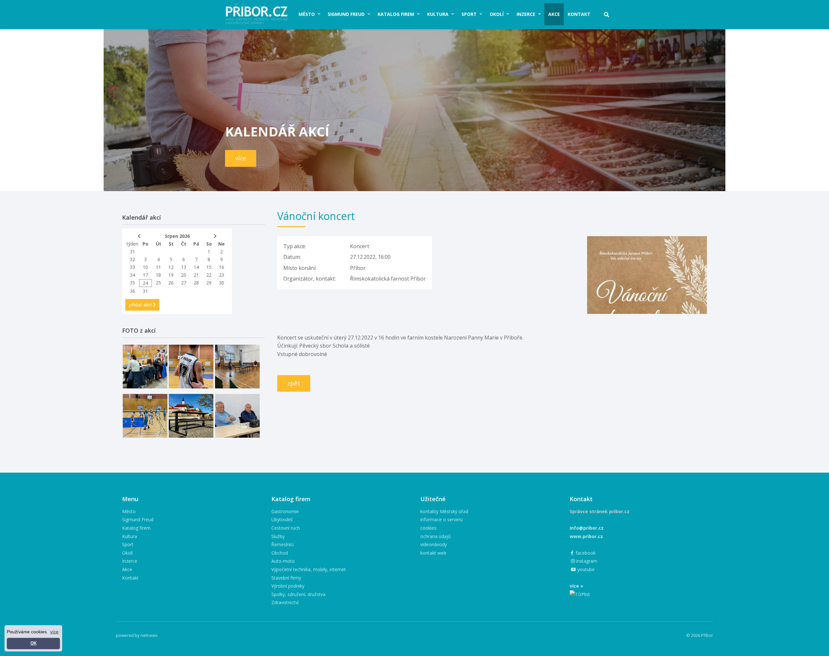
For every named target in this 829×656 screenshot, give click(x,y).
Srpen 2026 (177, 236)
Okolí (497, 14)
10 (145, 267)
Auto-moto (283, 561)
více (240, 158)
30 (221, 283)
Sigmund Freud (346, 14)
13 (183, 267)
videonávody (433, 544)
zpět (293, 383)
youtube (585, 569)
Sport (469, 14)
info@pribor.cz (587, 528)
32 (132, 259)
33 (132, 267)
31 (132, 251)
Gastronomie (285, 511)
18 (158, 275)
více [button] (54, 631)
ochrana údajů (435, 536)
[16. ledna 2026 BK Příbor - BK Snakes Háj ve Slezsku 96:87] (191, 366)
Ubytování (281, 519)
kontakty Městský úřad (444, 511)
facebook (585, 553)
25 (158, 283)
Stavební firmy (286, 578)
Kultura (438, 14)
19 (171, 275)
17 (145, 275)
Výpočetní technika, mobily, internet (308, 569)
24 (145, 283)
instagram (586, 561)
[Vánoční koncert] (647, 240)
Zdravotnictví (285, 602)
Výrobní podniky (287, 586)
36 (132, 291)
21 (196, 275)
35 (132, 283)
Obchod (279, 553)
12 (171, 267)
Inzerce (526, 14)
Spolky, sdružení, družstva (298, 594)
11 (158, 267)
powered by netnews (137, 635)
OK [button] (33, 643)
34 (132, 275)
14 (196, 267)
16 (221, 267)
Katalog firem (396, 14)
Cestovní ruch (285, 528)
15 (208, 267)
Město (307, 14)
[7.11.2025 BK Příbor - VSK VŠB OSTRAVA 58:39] (145, 416)
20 (183, 275)
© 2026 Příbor (699, 635)
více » (576, 586)
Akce (554, 14)
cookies (428, 528)
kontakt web (433, 553)
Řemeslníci (282, 544)
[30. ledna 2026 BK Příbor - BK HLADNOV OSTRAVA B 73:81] (145, 366)
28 (196, 283)
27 (183, 283)
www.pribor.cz (586, 536)
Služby (278, 536)
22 (208, 275)
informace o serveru (441, 519)
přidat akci (141, 304)
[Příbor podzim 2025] (191, 416)
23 (221, 275)
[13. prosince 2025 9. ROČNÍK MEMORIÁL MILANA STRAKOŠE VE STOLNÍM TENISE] (237, 366)
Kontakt (579, 14)
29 (208, 283)
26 (171, 283)
